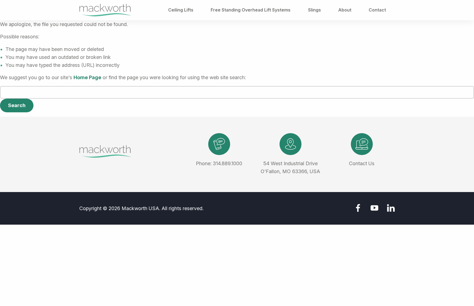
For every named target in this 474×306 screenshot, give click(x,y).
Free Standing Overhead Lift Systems (250, 10)
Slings (314, 10)
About (344, 10)
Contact (377, 10)
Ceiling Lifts (180, 10)
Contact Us (361, 163)
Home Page (87, 77)
